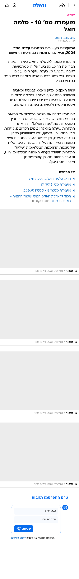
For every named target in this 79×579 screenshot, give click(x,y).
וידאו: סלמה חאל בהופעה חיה (50, 178)
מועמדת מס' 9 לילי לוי (55, 184)
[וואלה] (39, 5)
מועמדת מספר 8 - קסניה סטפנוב (47, 190)
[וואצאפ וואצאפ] (14, 5)
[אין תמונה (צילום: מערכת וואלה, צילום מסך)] (39, 242)
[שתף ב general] (7, 5)
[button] (62, 5)
